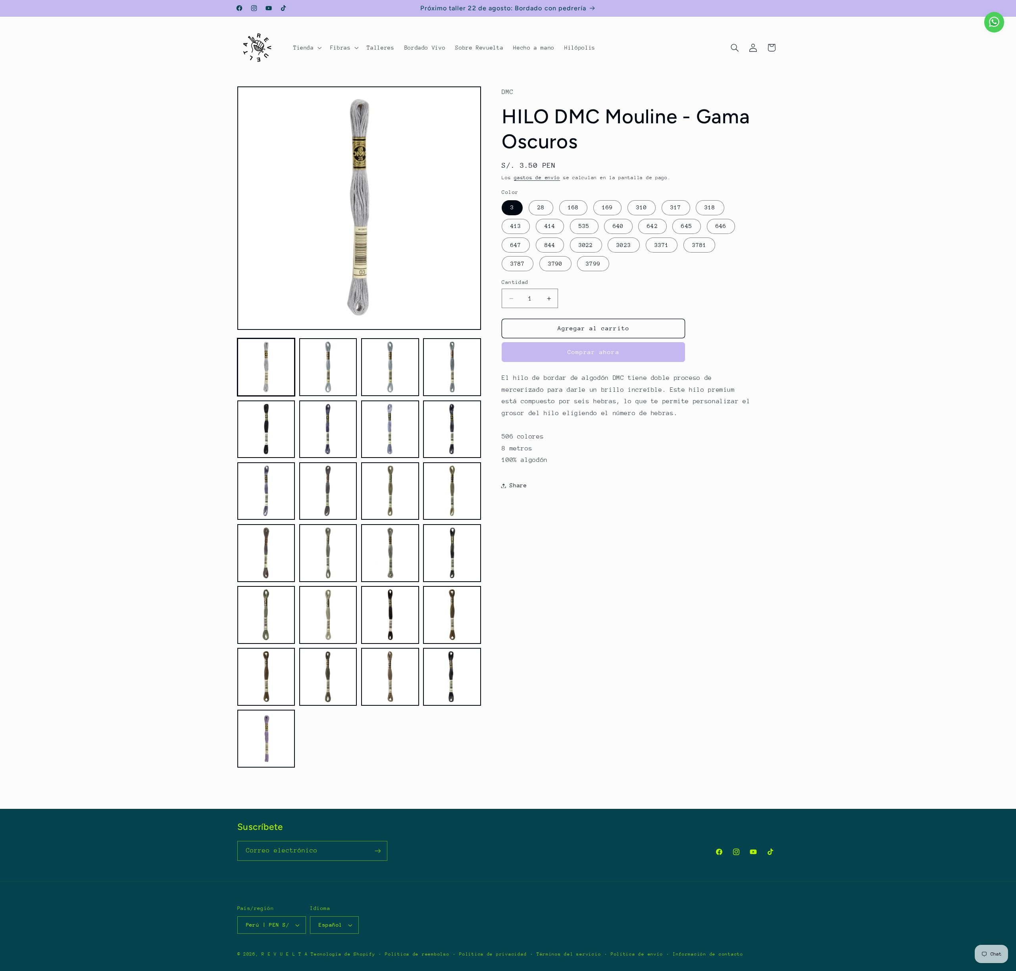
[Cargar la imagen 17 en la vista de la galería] (266, 615)
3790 (555, 263)
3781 (699, 245)
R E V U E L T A (285, 954)
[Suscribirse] (377, 850)
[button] (306, 47)
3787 (517, 263)
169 (607, 207)
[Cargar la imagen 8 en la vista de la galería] (452, 429)
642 (652, 226)
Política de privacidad (493, 954)
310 (641, 207)
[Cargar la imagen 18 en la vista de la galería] (328, 615)
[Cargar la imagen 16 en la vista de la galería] (452, 553)
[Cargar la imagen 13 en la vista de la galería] (266, 553)
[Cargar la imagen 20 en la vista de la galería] (452, 615)
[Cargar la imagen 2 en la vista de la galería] (328, 367)
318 (709, 207)
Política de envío (637, 954)
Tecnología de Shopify (343, 954)
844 (550, 245)
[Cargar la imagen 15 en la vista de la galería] (390, 553)
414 (550, 226)
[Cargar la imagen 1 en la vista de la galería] (266, 367)
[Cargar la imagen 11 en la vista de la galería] (390, 491)
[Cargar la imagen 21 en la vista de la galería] (266, 677)
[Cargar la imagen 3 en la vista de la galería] (390, 367)
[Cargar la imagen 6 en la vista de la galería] (328, 429)
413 (515, 226)
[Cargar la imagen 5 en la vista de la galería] (266, 429)
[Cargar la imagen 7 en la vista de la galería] (390, 429)
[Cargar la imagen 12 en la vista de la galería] (452, 491)
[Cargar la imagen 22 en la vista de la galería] (328, 677)
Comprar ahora (594, 352)
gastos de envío (537, 178)
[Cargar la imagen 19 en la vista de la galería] (390, 615)
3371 (661, 245)
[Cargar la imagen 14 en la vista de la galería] (328, 553)
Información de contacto (708, 954)
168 (573, 207)
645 (686, 226)
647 (515, 245)
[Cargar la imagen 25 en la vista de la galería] (266, 739)
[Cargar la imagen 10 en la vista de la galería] (328, 491)
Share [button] (518, 485)
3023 (623, 245)
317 (675, 207)
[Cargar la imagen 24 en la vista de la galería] (452, 677)
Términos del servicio (569, 954)
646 (721, 226)
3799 (593, 263)
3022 (586, 245)
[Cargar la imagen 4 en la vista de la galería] (452, 367)
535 (584, 226)
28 (541, 207)
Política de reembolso (417, 954)
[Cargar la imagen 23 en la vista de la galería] (390, 677)
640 (618, 226)
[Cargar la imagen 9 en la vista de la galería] (266, 491)
